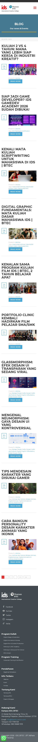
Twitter (8, 615)
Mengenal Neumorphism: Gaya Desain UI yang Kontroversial (16, 421)
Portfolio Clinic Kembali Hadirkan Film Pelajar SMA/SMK (18, 320)
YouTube (8, 611)
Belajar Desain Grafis (19, 393)
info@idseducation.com (16, 720)
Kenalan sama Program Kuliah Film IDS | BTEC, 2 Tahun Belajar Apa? (18, 270)
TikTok (7, 624)
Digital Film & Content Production (14, 643)
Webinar (6, 679)
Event (5, 682)
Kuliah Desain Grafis (15, 397)
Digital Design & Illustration (12, 637)
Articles (17, 78)
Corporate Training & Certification (13, 660)
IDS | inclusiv (7, 653)
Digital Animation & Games (12, 640)
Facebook (9, 607)
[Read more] (22, 65)
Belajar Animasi (31, 499)
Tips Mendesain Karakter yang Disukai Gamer (16, 474)
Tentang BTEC (8, 696)
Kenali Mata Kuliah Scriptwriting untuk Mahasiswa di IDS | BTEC (18, 157)
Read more (15, 81)
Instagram (9, 619)
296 (20, 577)
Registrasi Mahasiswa (10, 672)
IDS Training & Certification (21, 131)
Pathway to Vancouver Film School (14, 650)
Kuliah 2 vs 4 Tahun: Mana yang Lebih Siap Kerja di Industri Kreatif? (18, 52)
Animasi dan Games (18, 499)
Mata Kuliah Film (23, 188)
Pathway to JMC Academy (11, 646)
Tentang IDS (7, 693)
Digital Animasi (13, 501)
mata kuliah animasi (18, 186)
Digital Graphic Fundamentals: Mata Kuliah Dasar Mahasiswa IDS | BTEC (17, 215)
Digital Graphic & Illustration (25, 395)
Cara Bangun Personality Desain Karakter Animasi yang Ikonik (18, 527)
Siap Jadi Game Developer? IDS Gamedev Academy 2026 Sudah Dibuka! (16, 102)
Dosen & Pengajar (9, 699)
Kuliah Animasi (18, 503)
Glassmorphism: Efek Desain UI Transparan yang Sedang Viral (19, 367)
